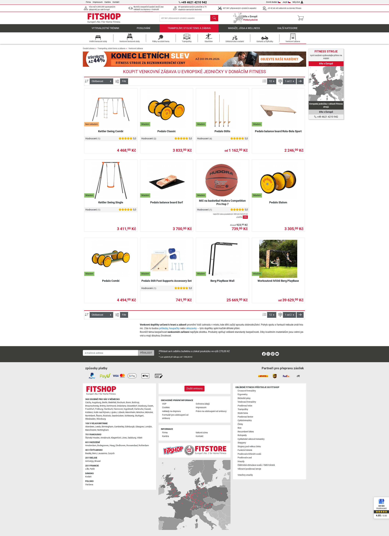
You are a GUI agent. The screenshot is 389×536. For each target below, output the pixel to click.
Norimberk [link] (90, 415)
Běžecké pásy (244, 398)
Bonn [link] (128, 402)
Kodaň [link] (88, 476)
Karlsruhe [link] (138, 409)
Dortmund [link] (111, 406)
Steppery (242, 442)
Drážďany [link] (121, 406)
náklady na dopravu (171, 411)
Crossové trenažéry (247, 391)
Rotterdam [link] (144, 445)
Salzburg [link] (132, 437)
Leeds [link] (98, 426)
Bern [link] (94, 453)
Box (239, 428)
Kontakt (116, 2)
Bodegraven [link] (103, 445)
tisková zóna (202, 432)
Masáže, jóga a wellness (244, 28)
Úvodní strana (89, 48)
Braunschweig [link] (92, 406)
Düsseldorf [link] (132, 406)
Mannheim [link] (130, 412)
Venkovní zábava (135, 48)
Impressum (98, 2)
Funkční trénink (245, 450)
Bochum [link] (121, 402)
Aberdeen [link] (89, 426)
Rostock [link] (107, 415)
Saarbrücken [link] (118, 415)
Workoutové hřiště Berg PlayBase (278, 280)
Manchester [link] (90, 430)
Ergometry (243, 394)
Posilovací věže (245, 405)
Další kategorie (287, 28)
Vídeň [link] (139, 437)
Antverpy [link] (89, 461)
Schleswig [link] (129, 415)
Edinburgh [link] (130, 426)
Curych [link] (111, 453)
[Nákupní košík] (301, 18)
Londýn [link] (148, 426)
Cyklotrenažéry (245, 420)
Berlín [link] (104, 402)
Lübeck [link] (121, 412)
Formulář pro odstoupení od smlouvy (175, 417)
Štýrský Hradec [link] (92, 437)
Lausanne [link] (102, 453)
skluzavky (191, 328)
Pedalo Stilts (222, 131)
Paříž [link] (92, 469)
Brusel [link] (97, 461)
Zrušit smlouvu (194, 388)
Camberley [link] (119, 426)
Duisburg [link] (142, 406)
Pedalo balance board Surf (166, 202)
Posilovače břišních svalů (249, 454)
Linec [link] (124, 437)
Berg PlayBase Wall (222, 280)
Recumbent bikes (246, 431)
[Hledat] (214, 18)
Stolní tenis (243, 413)
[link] (326, 83)
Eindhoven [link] (121, 445)
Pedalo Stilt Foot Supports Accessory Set (166, 280)
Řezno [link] (99, 415)
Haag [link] (112, 445)
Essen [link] (150, 406)
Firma (88, 2)
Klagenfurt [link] (116, 437)
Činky (240, 424)
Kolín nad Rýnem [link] (102, 412)
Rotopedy (242, 435)
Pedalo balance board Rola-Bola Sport (278, 131)
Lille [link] (87, 469)
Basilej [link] (88, 453)
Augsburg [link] (96, 402)
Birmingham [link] (107, 426)
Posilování (143, 28)
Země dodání (271, 2)
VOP (164, 404)
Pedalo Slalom (278, 202)
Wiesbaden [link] (90, 419)
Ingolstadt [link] (128, 409)
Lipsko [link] (113, 412)
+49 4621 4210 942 (327, 116)
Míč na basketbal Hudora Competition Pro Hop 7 (222, 202)
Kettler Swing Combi (110, 131)
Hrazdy (241, 461)
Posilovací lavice (245, 416)
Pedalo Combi (110, 280)
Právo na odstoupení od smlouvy (211, 411)
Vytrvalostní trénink (105, 28)
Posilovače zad (245, 457)
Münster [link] (149, 412)
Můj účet (296, 2)
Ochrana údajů (203, 404)
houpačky (174, 328)
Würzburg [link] (101, 419)
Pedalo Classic (166, 131)
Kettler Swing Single (110, 202)
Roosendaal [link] (132, 445)
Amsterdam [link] (90, 445)
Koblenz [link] (89, 412)
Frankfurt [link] (89, 409)
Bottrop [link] (135, 402)
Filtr (124, 81)
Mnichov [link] (140, 412)
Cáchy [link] (88, 402)
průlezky (163, 328)
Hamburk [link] (108, 409)
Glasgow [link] (140, 426)
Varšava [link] (89, 484)
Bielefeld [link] (112, 402)
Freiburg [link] (99, 409)
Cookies (166, 407)
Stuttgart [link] (139, 415)
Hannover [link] (118, 409)
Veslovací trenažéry (247, 402)
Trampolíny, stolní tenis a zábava (189, 28)
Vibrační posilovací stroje (249, 469)
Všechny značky (245, 475)
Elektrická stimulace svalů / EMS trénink (256, 465)
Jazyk (284, 2)
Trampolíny (243, 409)
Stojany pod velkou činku (249, 446)
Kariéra (108, 2)
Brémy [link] (103, 406)
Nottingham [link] (103, 430)
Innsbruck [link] (105, 437)
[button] (300, 81)
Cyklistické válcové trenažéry (251, 439)
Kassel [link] (147, 409)
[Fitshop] (104, 17)
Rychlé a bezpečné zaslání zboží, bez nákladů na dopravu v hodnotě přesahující (149, 9)
